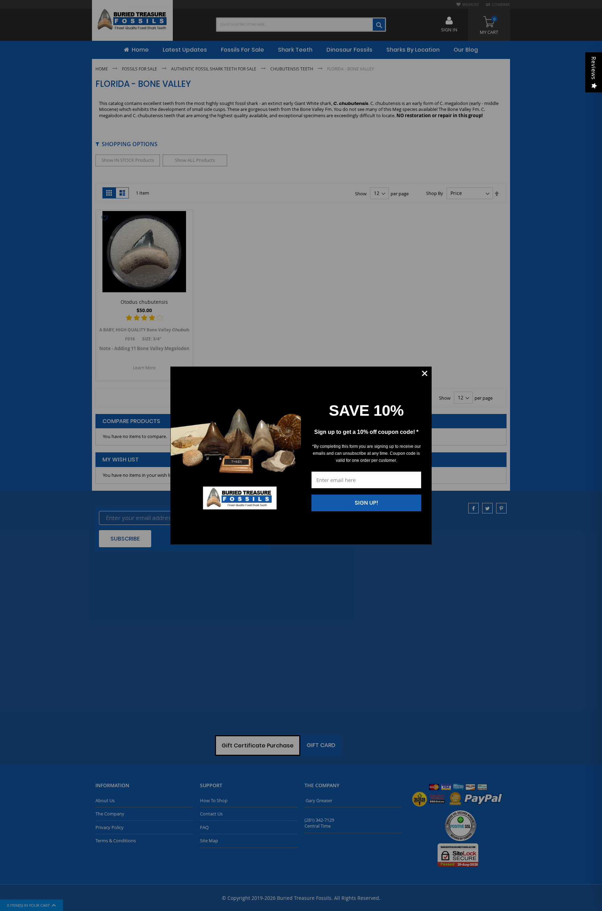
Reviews (593, 68)
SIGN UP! (366, 503)
